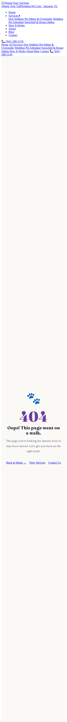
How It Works (17, 25)
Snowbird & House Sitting (39, 22)
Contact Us (54, 462)
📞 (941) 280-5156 (12, 41)
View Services (37, 462)
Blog (11, 31)
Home (12, 12)
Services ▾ (14, 15)
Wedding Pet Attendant (28, 47)
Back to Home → (16, 462)
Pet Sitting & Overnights (38, 18)
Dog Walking (16, 18)
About (12, 28)
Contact (13, 35)
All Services (16, 44)
